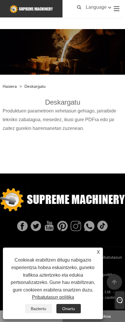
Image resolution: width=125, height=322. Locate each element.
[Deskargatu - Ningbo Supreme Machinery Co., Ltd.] (31, 8)
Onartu (68, 308)
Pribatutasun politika (53, 297)
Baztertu (38, 308)
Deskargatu (35, 86)
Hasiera (10, 86)
